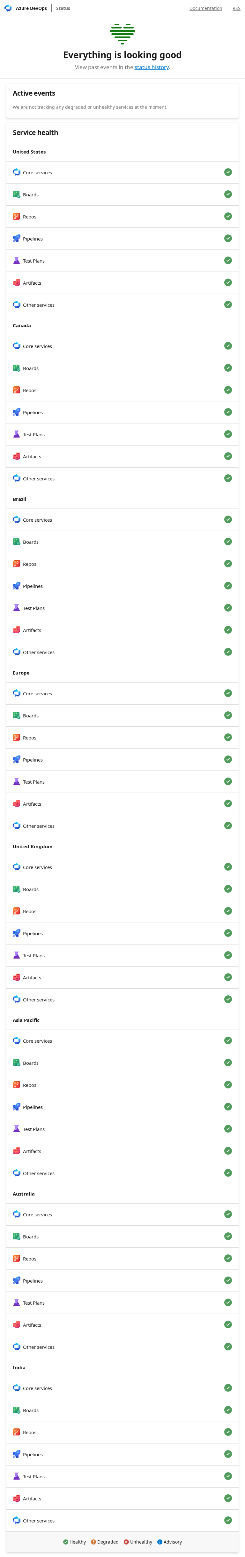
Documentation (205, 8)
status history (152, 67)
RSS (237, 8)
